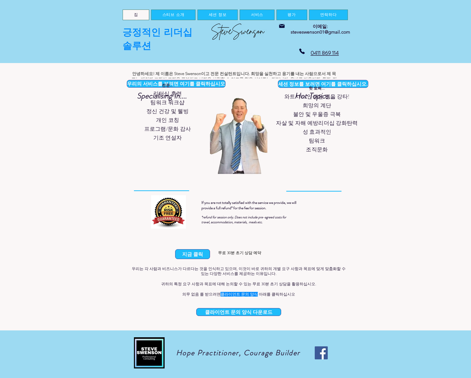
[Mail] (282, 26)
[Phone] (302, 51)
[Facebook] (321, 352)
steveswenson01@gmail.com (320, 32)
